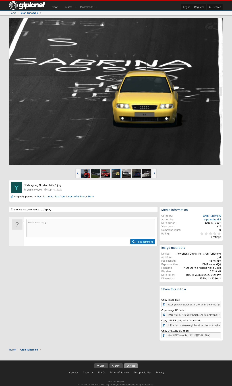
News (55, 7)
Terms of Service (119, 372)
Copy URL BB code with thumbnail (180, 320)
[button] (75, 7)
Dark (117, 365)
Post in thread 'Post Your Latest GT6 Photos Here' (65, 196)
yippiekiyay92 (34, 189)
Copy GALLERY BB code (174, 330)
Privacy (160, 372)
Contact (73, 372)
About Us (88, 372)
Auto (132, 365)
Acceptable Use (143, 372)
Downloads (86, 7)
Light (102, 365)
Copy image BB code (173, 310)
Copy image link (170, 299)
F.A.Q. (101, 372)
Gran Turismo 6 (212, 215)
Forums (68, 7)
